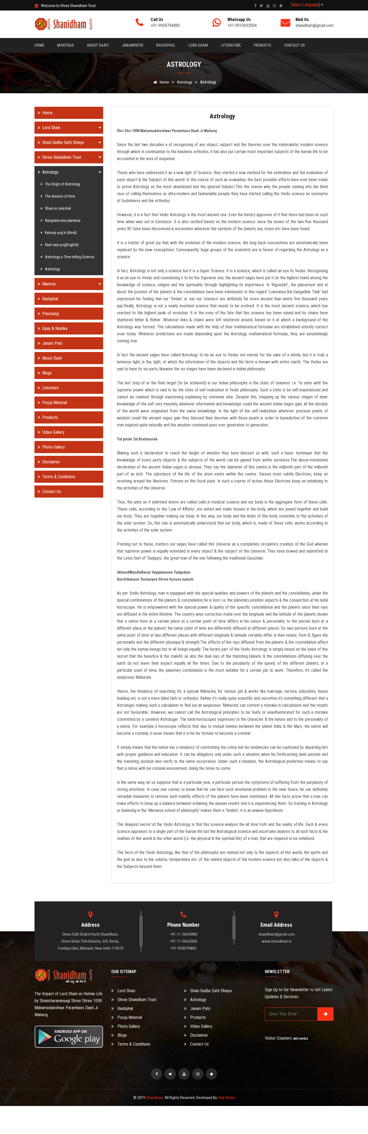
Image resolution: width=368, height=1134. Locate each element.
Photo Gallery (53, 447)
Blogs (46, 372)
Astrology (184, 82)
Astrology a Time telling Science (69, 257)
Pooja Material (54, 402)
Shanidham (154, 1097)
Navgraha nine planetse (63, 220)
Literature (231, 45)
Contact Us (294, 45)
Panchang (50, 313)
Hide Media (226, 1097)
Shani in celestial (58, 208)
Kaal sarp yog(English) (62, 245)
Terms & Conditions (58, 476)
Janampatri (132, 45)
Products (262, 45)
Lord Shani (198, 45)
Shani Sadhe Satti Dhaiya (62, 142)
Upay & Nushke (54, 328)
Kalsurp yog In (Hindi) (61, 232)
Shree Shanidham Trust (61, 157)
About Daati (98, 45)
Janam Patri (52, 343)
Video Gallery (52, 432)
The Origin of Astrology (62, 184)
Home (39, 45)
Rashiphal (165, 45)
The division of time (60, 196)
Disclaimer (50, 461)
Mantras (65, 45)
